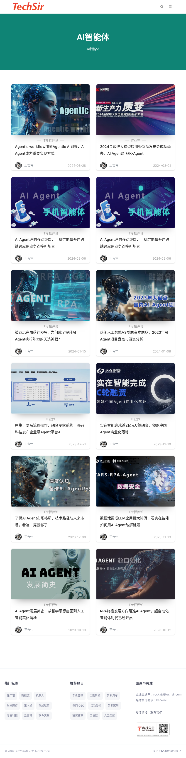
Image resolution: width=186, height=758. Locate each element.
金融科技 (95, 695)
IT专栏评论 (50, 140)
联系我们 (156, 712)
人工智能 (109, 715)
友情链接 (141, 712)
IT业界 (135, 140)
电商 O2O (78, 705)
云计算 (28, 715)
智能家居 (113, 705)
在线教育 (44, 705)
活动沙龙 (96, 705)
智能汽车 (112, 695)
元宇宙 (11, 695)
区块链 (94, 715)
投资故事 (77, 715)
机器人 (40, 695)
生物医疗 (12, 705)
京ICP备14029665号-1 (167, 751)
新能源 (25, 695)
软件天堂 (44, 715)
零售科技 (12, 715)
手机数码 (77, 695)
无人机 (28, 705)
